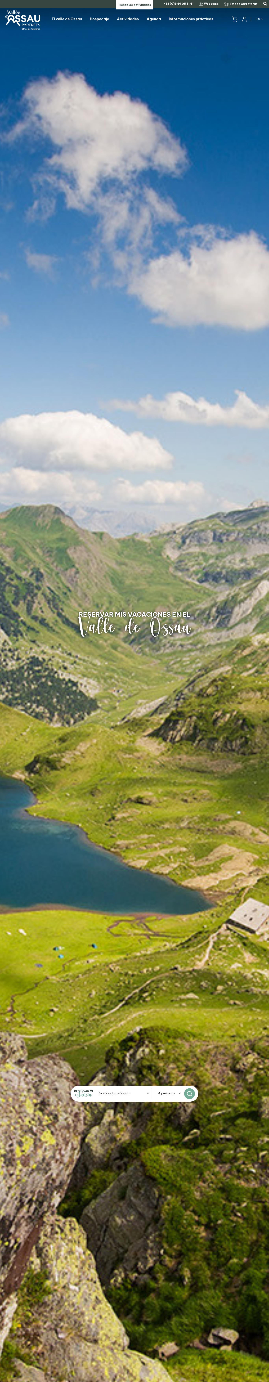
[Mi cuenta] (244, 19)
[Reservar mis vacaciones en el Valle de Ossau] (134, 691)
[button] (234, 19)
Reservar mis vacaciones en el (134, 614)
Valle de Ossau (134, 627)
